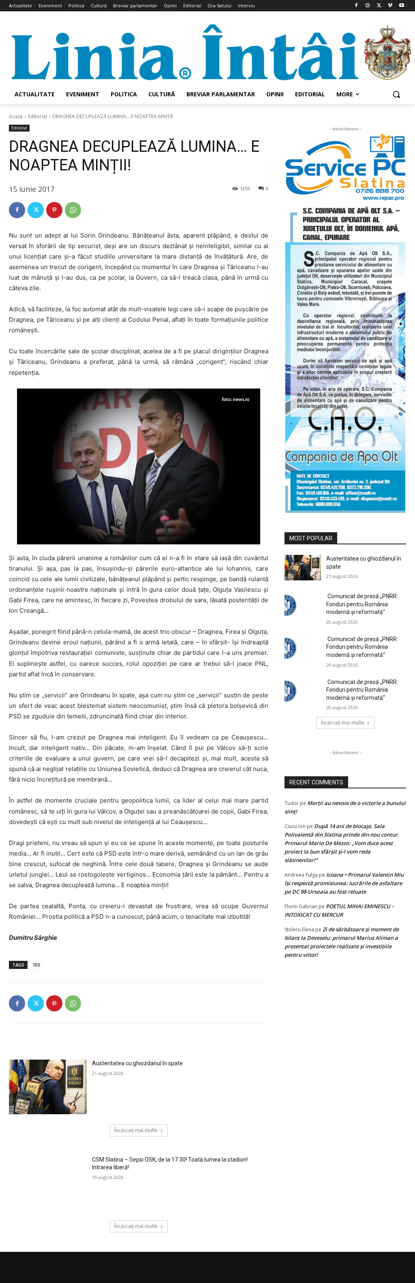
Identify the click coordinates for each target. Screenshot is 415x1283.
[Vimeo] (390, 6)
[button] (396, 94)
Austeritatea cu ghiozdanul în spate (137, 1063)
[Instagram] (367, 6)
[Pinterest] (54, 210)
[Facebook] (356, 6)
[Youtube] (401, 6)
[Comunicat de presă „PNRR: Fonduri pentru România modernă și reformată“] (303, 605)
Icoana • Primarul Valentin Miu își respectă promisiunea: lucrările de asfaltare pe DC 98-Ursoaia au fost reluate (344, 883)
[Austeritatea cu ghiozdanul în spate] (48, 1087)
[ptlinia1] (345, 167)
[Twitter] (379, 6)
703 (36, 965)
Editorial (37, 116)
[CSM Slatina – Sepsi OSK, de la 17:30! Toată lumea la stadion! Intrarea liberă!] (48, 1183)
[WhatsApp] (73, 210)
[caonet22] (345, 357)
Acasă (16, 116)
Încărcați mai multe (136, 1130)
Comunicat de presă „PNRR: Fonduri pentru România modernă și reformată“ (362, 604)
